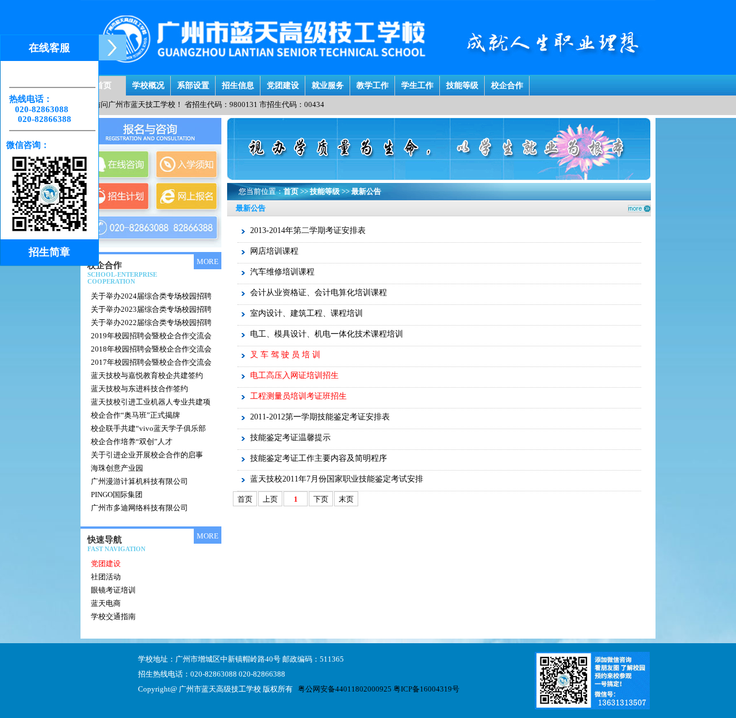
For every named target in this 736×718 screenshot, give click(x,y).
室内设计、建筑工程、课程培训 (306, 313)
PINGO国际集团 (117, 494)
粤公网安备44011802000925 (345, 689)
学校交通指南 (113, 616)
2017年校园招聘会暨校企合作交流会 (151, 362)
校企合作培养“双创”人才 (131, 441)
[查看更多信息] (192, 259)
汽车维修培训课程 (282, 272)
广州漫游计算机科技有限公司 (139, 481)
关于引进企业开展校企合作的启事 (147, 454)
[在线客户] (112, 47)
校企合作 (507, 82)
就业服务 (328, 82)
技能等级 (462, 82)
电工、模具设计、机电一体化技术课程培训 (326, 334)
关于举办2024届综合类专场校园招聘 (151, 296)
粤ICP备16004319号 (426, 689)
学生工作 (417, 82)
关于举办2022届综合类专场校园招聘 (151, 322)
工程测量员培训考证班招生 (298, 396)
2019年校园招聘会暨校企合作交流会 (151, 335)
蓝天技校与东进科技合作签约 (139, 388)
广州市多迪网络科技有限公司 (139, 507)
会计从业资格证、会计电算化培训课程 (318, 292)
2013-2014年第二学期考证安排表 (308, 230)
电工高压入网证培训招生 (294, 375)
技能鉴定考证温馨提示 (290, 437)
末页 (346, 499)
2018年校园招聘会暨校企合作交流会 (151, 349)
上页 (270, 499)
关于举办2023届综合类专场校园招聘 (151, 309)
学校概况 (148, 82)
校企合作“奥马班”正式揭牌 (135, 415)
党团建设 (283, 82)
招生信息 (238, 82)
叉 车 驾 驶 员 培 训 (285, 354)
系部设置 (193, 82)
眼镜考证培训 (113, 590)
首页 (103, 82)
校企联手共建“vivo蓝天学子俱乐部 (148, 428)
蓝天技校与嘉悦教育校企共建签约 (147, 375)
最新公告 (366, 191)
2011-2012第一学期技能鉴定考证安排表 (320, 417)
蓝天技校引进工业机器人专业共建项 (150, 402)
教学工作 (372, 82)
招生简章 (49, 252)
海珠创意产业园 (117, 468)
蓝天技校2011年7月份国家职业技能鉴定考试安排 (336, 479)
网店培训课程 (274, 251)
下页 (320, 499)
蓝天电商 (106, 603)
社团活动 (106, 576)
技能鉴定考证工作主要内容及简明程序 (318, 458)
